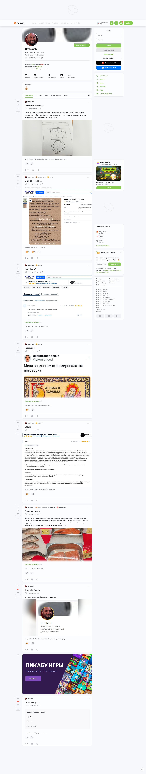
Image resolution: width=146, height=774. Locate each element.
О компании (112, 283)
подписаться (114, 264)
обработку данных (109, 270)
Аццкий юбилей (32, 590)
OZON (26, 489)
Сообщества (65, 23)
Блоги (72, 23)
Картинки (41, 326)
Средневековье (42, 405)
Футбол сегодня (100, 309)
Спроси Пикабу (39, 159)
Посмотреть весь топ (102, 245)
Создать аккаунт (109, 50)
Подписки (56, 23)
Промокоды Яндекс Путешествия (105, 299)
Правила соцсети (114, 279)
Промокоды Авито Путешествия (105, 305)
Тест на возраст (32, 702)
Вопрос (31, 159)
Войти (128, 23)
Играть (108, 188)
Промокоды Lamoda (102, 291)
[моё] (47, 95)
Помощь (98, 279)
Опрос (31, 733)
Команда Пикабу (101, 283)
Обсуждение (38, 733)
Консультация (49, 159)
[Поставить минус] (18, 108)
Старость (45, 733)
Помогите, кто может (34, 106)
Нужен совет (58, 159)
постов (39, 66)
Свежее (48, 23)
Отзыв (28, 427)
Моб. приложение (101, 285)
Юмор (36, 247)
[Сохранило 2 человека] (32, 170)
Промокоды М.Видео (102, 293)
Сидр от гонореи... (33, 181)
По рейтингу (39, 95)
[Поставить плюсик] (18, 101)
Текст (65, 159)
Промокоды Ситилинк (102, 303)
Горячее (34, 23)
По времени (29, 95)
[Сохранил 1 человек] (32, 416)
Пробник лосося (32, 511)
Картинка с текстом (31, 326)
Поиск (65, 95)
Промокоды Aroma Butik (103, 297)
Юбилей (31, 639)
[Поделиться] (38, 170)
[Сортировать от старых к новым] (89, 95)
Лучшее (41, 23)
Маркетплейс (29, 247)
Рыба (34, 568)
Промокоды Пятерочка (103, 295)
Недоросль (40, 568)
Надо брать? (30, 269)
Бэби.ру (98, 311)
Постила (98, 307)
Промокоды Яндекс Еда (103, 301)
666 (46, 639)
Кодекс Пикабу (100, 281)
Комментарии (56, 95)
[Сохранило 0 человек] (32, 258)
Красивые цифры (61, 639)
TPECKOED (31, 102)
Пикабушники (39, 639)
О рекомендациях (114, 281)
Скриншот (42, 247)
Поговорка (30, 348)
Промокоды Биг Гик (102, 289)
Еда (30, 568)
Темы (78, 23)
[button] (43, 77)
